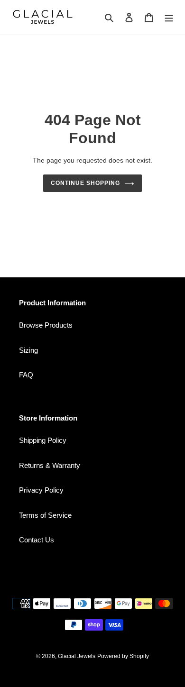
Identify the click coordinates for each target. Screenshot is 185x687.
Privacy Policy (41, 490)
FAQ (26, 375)
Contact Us (36, 540)
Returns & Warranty (49, 465)
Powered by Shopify (123, 656)
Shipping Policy (42, 440)
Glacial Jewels (76, 656)
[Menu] (169, 17)
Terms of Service (45, 515)
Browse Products (46, 325)
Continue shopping (85, 183)
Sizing (28, 350)
